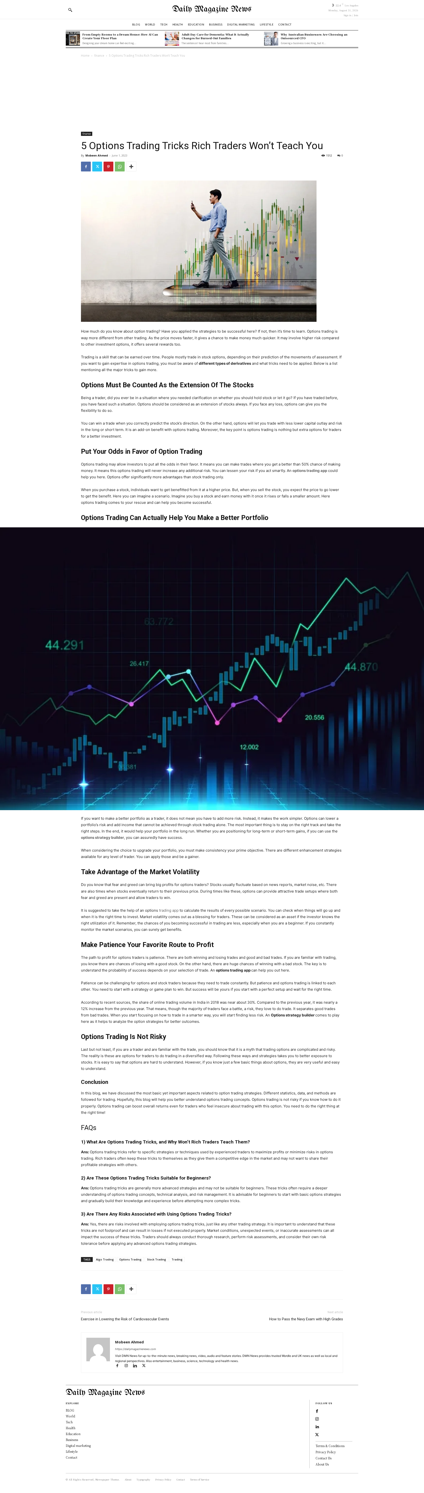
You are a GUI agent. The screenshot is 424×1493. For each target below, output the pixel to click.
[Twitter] (97, 166)
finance (99, 55)
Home (85, 55)
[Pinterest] (108, 166)
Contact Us (323, 1458)
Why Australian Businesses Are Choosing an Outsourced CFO (314, 36)
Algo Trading (105, 1259)
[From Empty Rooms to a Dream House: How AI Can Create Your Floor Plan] (73, 39)
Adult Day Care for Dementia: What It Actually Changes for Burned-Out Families (215, 36)
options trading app (309, 470)
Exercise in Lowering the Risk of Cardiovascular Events (125, 1319)
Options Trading (130, 1259)
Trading (177, 1259)
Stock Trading (156, 1259)
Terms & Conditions (330, 1446)
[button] (70, 9)
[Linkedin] (137, 1366)
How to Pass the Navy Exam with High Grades (306, 1319)
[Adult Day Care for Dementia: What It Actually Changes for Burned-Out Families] (172, 39)
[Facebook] (86, 166)
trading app (169, 910)
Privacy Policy (326, 1452)
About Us (322, 1464)
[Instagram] (128, 1366)
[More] (131, 166)
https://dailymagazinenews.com (135, 1349)
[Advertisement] (212, 95)
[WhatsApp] (120, 166)
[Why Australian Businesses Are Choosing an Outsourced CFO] (271, 39)
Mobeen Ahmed (96, 155)
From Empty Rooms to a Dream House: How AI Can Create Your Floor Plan (120, 36)
